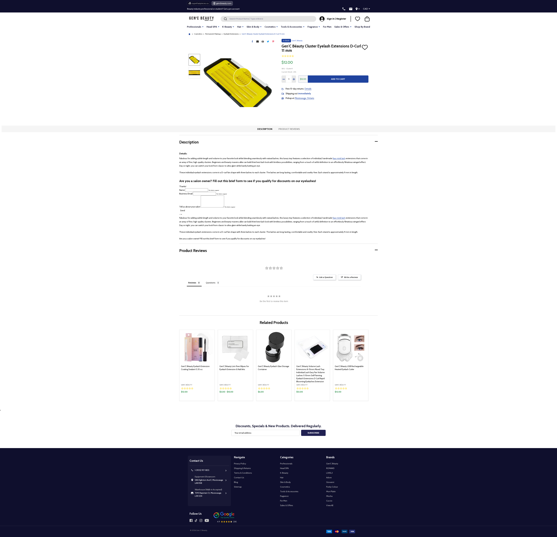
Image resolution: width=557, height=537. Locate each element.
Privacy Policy (240, 463)
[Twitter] (268, 41)
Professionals (194, 26)
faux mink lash (339, 158)
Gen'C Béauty (332, 463)
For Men (327, 26)
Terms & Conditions (243, 473)
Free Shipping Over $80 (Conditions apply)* (206, 9)
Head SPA (212, 26)
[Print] (263, 41)
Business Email (185, 193)
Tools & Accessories (291, 26)
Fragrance (313, 26)
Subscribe (313, 433)
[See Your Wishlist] (357, 19)
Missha (329, 496)
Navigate (239, 457)
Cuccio (329, 500)
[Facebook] (252, 41)
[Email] (257, 41)
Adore (329, 477)
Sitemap (238, 487)
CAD (365, 8)
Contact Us (239, 477)
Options (240, 400)
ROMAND (330, 468)
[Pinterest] (273, 41)
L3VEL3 (329, 473)
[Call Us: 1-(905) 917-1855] (344, 9)
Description (264, 129)
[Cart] (367, 19)
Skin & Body (253, 26)
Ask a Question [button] (326, 277)
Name (182, 190)
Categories (286, 457)
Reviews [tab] (192, 282)
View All (329, 505)
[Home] (190, 34)
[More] (203, 26)
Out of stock (197, 401)
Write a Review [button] (351, 277)
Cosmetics (270, 26)
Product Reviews (289, 129)
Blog (236, 482)
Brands (330, 457)
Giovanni (330, 482)
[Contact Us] (350, 9)
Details (308, 88)
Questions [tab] (210, 282)
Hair (239, 26)
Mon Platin (331, 491)
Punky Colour (332, 487)
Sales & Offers (341, 26)
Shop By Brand (362, 26)
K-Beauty (227, 26)
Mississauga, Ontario (304, 98)
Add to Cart (338, 79)
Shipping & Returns (242, 468)
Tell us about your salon (190, 206)
